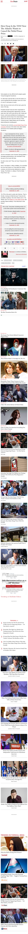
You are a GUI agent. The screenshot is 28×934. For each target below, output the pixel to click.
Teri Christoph (4, 478)
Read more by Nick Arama (21, 254)
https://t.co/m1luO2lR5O (14, 186)
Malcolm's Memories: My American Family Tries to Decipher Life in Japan (13, 543)
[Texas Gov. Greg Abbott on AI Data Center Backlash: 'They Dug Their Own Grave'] (14, 556)
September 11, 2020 (14, 151)
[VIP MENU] (25, 1)
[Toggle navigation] (2, 1)
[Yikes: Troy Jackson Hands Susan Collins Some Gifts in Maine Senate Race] (14, 689)
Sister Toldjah (14, 701)
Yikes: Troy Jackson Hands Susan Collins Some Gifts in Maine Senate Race (14, 699)
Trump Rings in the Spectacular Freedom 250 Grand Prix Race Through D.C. (14, 778)
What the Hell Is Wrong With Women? (11, 852)
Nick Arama (4, 36)
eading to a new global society (17, 199)
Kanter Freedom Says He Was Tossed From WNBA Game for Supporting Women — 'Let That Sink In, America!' (13, 451)
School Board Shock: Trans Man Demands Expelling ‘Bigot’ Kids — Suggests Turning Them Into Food (14, 875)
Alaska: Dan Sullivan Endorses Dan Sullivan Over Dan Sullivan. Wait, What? (14, 805)
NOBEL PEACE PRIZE (6, 263)
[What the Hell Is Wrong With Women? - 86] (14, 844)
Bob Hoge (3, 454)
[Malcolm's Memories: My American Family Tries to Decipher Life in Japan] (14, 534)
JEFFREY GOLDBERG (17, 260)
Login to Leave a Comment (14, 586)
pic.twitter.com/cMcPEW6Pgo (14, 239)
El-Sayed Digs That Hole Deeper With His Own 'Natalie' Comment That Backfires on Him (12, 497)
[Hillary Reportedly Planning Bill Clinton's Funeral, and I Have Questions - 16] (14, 916)
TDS (13, 263)
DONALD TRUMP (7, 260)
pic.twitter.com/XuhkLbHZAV (14, 146)
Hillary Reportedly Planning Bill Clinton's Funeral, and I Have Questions (12, 925)
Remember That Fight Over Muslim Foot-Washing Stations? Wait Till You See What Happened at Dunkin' (13, 474)
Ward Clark (14, 756)
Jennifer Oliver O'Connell (6, 568)
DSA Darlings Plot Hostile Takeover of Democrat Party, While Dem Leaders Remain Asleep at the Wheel (14, 725)
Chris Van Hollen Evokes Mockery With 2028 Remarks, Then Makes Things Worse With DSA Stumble (12, 521)
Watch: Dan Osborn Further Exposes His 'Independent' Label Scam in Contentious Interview (14, 752)
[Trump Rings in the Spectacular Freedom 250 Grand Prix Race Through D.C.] (14, 768)
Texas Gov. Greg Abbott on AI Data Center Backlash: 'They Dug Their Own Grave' (13, 566)
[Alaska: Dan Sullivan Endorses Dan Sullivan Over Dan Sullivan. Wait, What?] (14, 795)
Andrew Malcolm (4, 546)
